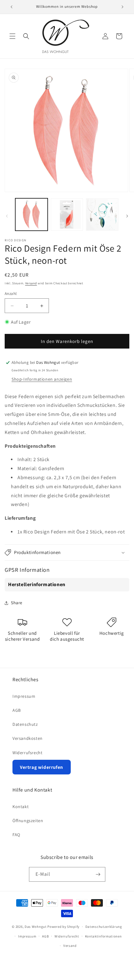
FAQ (16, 834)
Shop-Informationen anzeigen (42, 379)
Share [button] (16, 602)
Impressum (23, 696)
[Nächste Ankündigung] (122, 7)
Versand (31, 283)
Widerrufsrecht (27, 752)
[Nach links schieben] (7, 216)
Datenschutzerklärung (103, 926)
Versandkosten (27, 738)
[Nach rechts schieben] (127, 216)
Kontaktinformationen (103, 936)
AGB (16, 710)
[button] (12, 36)
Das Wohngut (36, 926)
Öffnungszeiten (27, 820)
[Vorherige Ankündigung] (11, 7)
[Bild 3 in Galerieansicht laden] (102, 214)
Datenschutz (25, 724)
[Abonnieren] (98, 874)
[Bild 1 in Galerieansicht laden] (31, 214)
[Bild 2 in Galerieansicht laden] (67, 214)
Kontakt (20, 806)
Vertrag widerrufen (41, 767)
